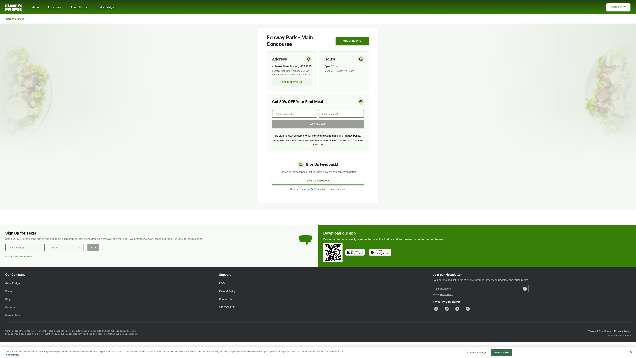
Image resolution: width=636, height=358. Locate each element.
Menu (35, 7)
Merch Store (12, 315)
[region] (318, 352)
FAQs (222, 283)
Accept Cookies (501, 352)
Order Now (350, 40)
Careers (10, 307)
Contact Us (225, 299)
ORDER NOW (618, 7)
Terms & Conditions (599, 331)
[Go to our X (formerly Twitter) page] (468, 308)
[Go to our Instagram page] (436, 308)
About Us (77, 7)
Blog (8, 299)
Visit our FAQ (308, 189)
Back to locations (15, 19)
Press (8, 291)
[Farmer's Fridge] (13, 7)
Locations (54, 7)
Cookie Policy (12, 354)
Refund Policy (227, 291)
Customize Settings (476, 352)
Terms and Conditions (325, 135)
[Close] (630, 352)
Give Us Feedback (318, 180)
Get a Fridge (106, 7)
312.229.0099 (227, 307)
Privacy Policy (352, 135)
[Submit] (525, 289)
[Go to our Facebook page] (457, 308)
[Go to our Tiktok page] (446, 308)
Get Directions (292, 82)
